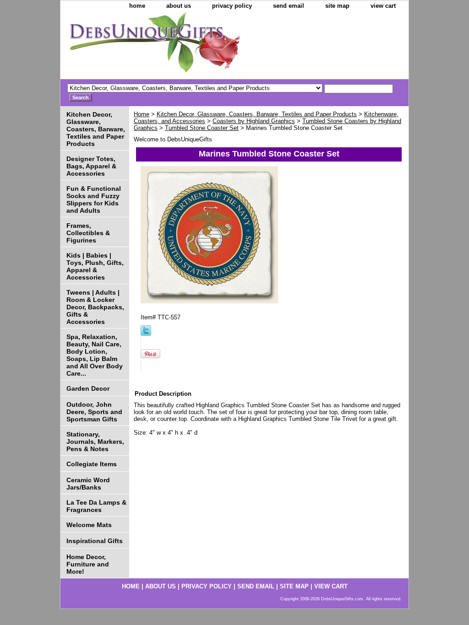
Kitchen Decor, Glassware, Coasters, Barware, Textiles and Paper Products (257, 114)
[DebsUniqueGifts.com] (174, 45)
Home (141, 114)
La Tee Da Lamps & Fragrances (96, 506)
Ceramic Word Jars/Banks (88, 483)
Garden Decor (87, 388)
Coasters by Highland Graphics (254, 121)
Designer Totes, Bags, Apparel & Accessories (91, 166)
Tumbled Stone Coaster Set (202, 127)
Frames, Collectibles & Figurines (88, 233)
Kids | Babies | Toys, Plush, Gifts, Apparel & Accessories (95, 266)
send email (288, 5)
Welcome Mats (89, 524)
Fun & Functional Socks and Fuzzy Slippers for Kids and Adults (93, 199)
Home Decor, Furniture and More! (87, 564)
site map (337, 5)
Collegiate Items (91, 464)
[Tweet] (146, 333)
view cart (383, 5)
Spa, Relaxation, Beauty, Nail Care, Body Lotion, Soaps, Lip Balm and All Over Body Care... (94, 355)
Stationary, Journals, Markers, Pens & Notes (95, 442)
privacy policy (232, 5)
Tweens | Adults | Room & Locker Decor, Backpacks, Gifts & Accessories (95, 307)
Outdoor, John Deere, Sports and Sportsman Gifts (94, 412)
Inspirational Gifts (94, 540)
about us (178, 5)
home (137, 5)
